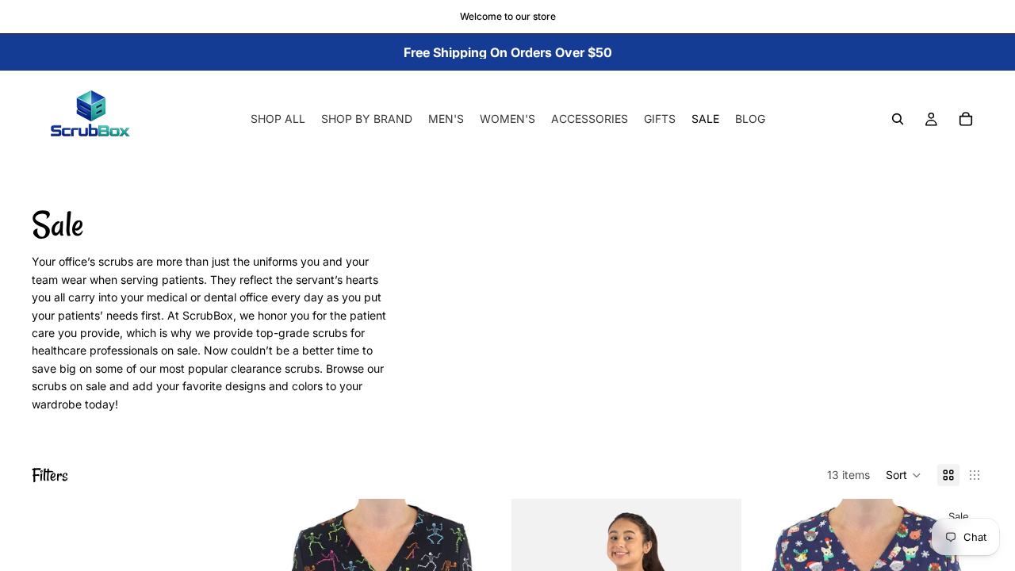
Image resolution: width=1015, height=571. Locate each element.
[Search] (897, 119)
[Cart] (965, 119)
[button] (903, 475)
